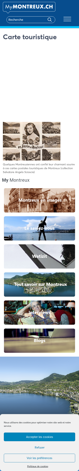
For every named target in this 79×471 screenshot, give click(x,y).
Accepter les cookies (39, 437)
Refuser (39, 447)
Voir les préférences (39, 458)
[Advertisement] (39, 82)
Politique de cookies (37, 466)
